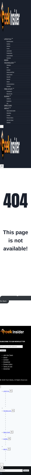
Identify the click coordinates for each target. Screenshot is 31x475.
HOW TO (9, 98)
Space (8, 81)
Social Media (10, 55)
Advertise (9, 113)
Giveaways (9, 91)
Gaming (8, 46)
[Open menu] (2, 166)
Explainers (9, 101)
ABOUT (5, 449)
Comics (8, 43)
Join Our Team (10, 120)
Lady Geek (9, 50)
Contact (8, 115)
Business (9, 57)
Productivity (9, 53)
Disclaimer (6, 362)
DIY (7, 103)
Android (8, 69)
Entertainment (10, 41)
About (5, 357)
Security (8, 76)
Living (8, 48)
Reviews (9, 86)
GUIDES (5, 439)
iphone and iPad (10, 72)
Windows (9, 65)
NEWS (6, 60)
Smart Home (9, 74)
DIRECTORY (8, 105)
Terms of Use (7, 366)
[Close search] (1, 467)
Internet (8, 79)
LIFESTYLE (6, 391)
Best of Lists (9, 93)
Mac (8, 67)
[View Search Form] (1, 126)
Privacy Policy (10, 117)
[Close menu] (0, 386)
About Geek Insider (11, 110)
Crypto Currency (10, 84)
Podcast (8, 122)
